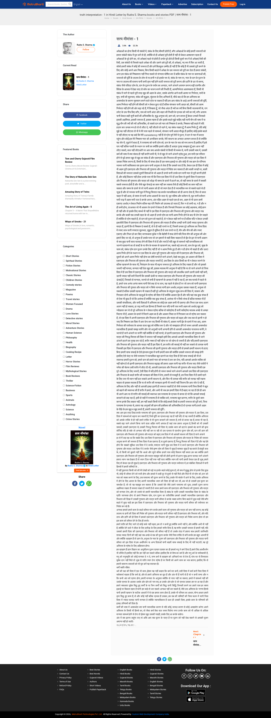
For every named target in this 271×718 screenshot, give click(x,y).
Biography (71, 347)
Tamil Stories (155, 693)
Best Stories (95, 670)
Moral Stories (72, 323)
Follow (86, 49)
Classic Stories (73, 275)
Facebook (82, 115)
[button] (69, 4)
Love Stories (72, 313)
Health (69, 342)
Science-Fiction (73, 385)
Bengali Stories (156, 685)
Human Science (74, 332)
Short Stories (72, 256)
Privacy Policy (65, 678)
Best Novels (95, 674)
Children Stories (74, 280)
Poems (69, 294)
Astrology (71, 404)
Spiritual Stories (74, 261)
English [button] (77, 4)
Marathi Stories (156, 678)
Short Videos (95, 685)
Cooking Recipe (73, 352)
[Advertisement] (82, 511)
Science (70, 409)
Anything (70, 414)
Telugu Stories (156, 697)
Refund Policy (65, 685)
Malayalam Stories (158, 689)
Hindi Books (125, 674)
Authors (93, 681)
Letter (69, 356)
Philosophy (71, 337)
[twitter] (196, 676)
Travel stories (73, 299)
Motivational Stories (76, 270)
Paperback (166, 4)
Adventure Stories (75, 328)
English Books (126, 670)
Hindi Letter (81, 85)
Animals (70, 400)
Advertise (182, 4)
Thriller (69, 380)
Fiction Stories (73, 265)
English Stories (156, 681)
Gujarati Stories (156, 674)
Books (138, 4)
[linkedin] (207, 676)
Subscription (197, 4)
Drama (69, 308)
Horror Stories (73, 361)
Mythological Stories (76, 371)
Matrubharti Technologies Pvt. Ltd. (87, 714)
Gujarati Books (126, 678)
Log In (243, 4)
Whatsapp (83, 132)
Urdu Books (125, 705)
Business (70, 390)
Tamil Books (125, 685)
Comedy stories (74, 285)
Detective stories (74, 318)
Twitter (83, 123)
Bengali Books (126, 693)
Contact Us (212, 4)
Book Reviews (73, 376)
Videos (151, 4)
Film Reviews (72, 366)
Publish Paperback (98, 689)
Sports (69, 395)
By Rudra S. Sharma (85, 81)
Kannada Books (127, 701)
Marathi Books (126, 681)
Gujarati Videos (96, 678)
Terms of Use (65, 681)
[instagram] (190, 676)
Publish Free (228, 4)
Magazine (71, 289)
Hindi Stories (155, 670)
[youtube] (201, 676)
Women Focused (74, 304)
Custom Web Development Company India (150, 714)
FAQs (61, 689)
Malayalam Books (128, 697)
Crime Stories (73, 419)
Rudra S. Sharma (85, 45)
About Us (126, 4)
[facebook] (184, 676)
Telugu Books (126, 689)
